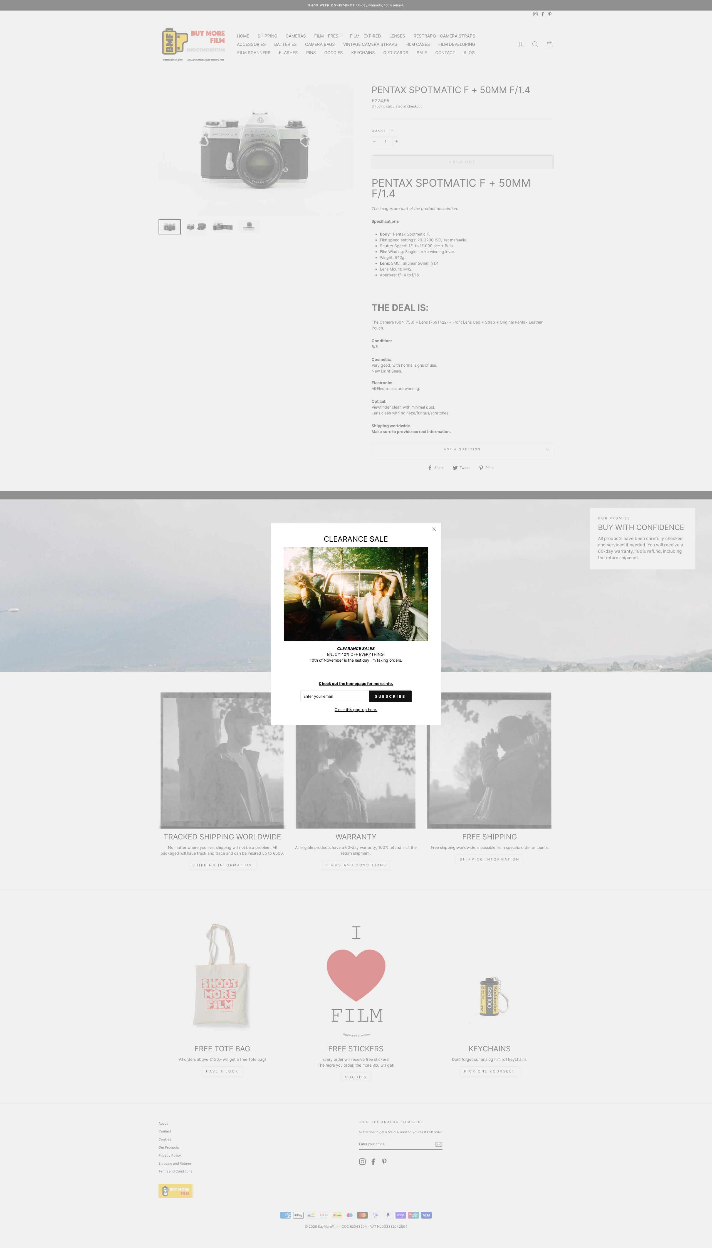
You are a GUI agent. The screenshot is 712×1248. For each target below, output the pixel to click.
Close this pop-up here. (356, 709)
